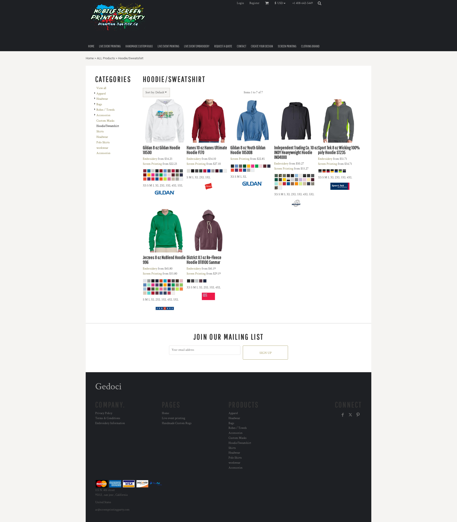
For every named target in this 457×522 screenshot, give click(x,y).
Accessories (103, 115)
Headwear (102, 99)
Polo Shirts (103, 143)
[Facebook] (342, 415)
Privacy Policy (103, 413)
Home (90, 58)
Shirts (100, 132)
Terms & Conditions (107, 418)
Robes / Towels (105, 110)
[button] (281, 3)
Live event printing (173, 418)
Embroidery (150, 159)
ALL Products (106, 58)
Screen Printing (152, 164)
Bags (99, 104)
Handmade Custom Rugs (177, 423)
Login (240, 3)
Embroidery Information (110, 423)
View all (101, 88)
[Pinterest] (358, 415)
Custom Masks (105, 121)
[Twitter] (350, 415)
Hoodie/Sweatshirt (239, 443)
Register (254, 3)
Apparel (101, 94)
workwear (102, 148)
